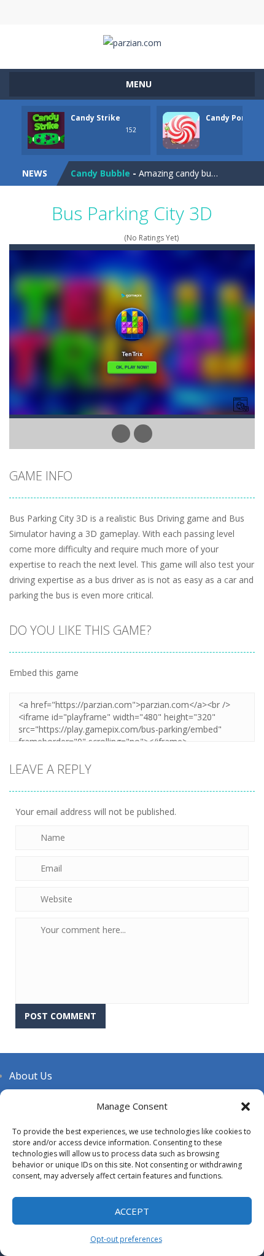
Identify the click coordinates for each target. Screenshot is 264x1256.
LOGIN (74, 12)
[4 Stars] (110, 237)
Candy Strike (95, 118)
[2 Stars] (94, 237)
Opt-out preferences (126, 1239)
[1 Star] (86, 237)
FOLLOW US (191, 12)
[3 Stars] (102, 237)
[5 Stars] (118, 237)
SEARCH (132, 12)
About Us (30, 1076)
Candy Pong (228, 118)
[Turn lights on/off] (121, 433)
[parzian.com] (132, 41)
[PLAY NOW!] (46, 129)
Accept (132, 1211)
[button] (245, 1106)
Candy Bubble (100, 173)
